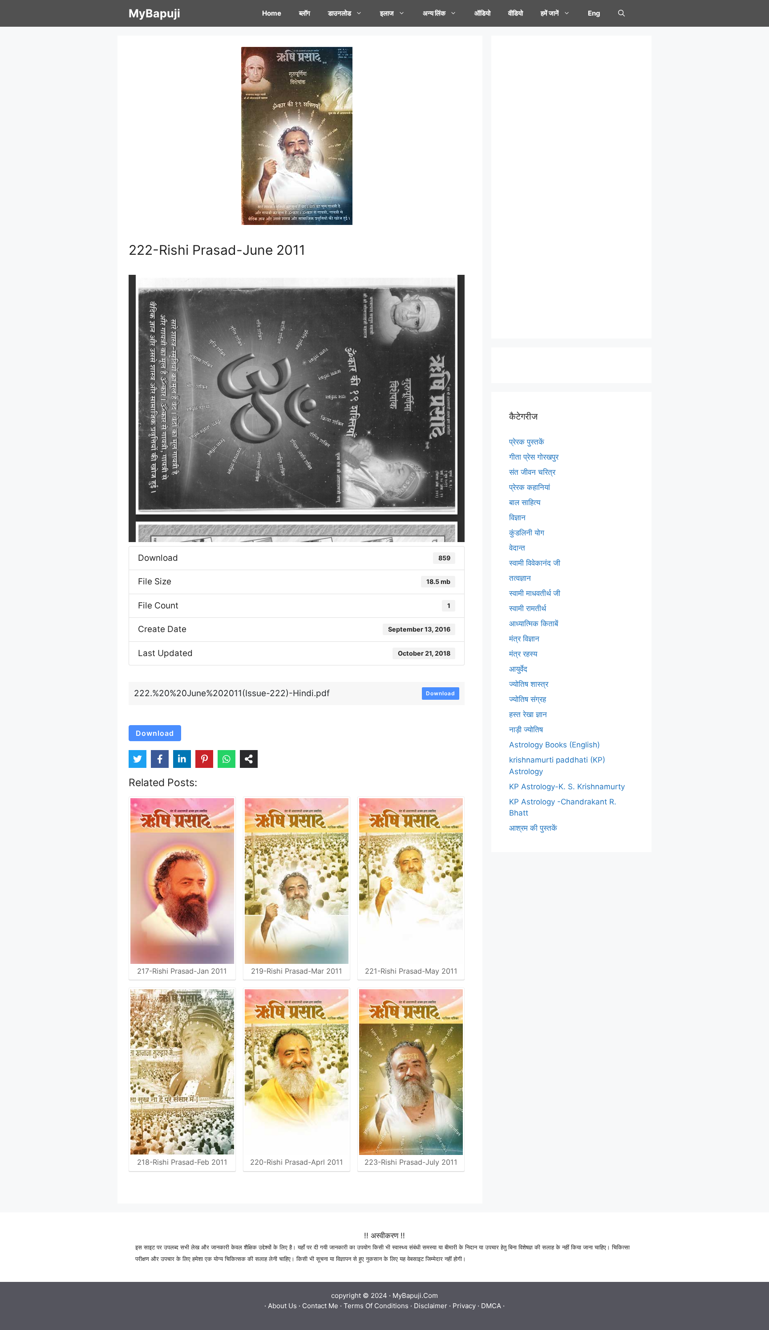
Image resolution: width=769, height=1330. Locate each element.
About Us (282, 1305)
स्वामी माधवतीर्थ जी (534, 593)
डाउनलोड (339, 13)
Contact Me (320, 1305)
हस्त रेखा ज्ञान (528, 714)
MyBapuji (154, 13)
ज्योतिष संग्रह (527, 699)
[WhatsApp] (226, 759)
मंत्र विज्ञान (524, 638)
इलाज (387, 13)
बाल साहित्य (524, 502)
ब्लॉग (304, 13)
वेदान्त (517, 547)
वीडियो (515, 13)
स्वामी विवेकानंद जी (534, 563)
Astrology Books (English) (554, 744)
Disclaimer (430, 1305)
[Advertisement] (571, 187)
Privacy (464, 1305)
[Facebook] (160, 759)
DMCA (491, 1305)
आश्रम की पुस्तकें (533, 828)
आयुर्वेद (518, 669)
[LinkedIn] (182, 759)
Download (440, 693)
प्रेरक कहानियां (529, 487)
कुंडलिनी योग (526, 532)
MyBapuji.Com (415, 1295)
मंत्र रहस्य (523, 653)
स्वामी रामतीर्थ (527, 608)
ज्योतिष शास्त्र (528, 684)
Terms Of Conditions (376, 1305)
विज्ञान (517, 517)
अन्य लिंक (434, 13)
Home (271, 13)
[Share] (249, 759)
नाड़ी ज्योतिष (526, 729)
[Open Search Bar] (621, 13)
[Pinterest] (204, 759)
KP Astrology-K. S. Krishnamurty (567, 786)
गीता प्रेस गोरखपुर (534, 457)
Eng (594, 13)
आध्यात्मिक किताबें (533, 623)
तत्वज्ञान (520, 578)
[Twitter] (137, 759)
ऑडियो (482, 13)
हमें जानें (550, 13)
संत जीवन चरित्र (532, 472)
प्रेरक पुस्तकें (526, 441)
